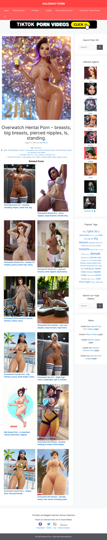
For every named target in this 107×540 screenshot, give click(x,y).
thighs (93, 282)
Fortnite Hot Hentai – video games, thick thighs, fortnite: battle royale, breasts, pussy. (38, 157)
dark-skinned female (42, 150)
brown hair (94, 249)
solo (98, 278)
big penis (92, 243)
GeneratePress (66, 537)
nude (83, 275)
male (83, 272)
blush (98, 246)
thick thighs (41, 152)
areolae (96, 235)
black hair (99, 243)
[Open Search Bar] (5, 17)
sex (88, 279)
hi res (94, 260)
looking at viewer (92, 268)
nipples (97, 271)
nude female (91, 275)
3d (9, 150)
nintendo (89, 272)
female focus (85, 257)
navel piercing (60, 150)
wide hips (99, 282)
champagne (30, 150)
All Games (35, 10)
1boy (84, 232)
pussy (84, 279)
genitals (89, 260)
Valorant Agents (19, 10)
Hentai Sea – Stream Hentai (89, 10)
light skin (94, 266)
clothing (100, 249)
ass (100, 235)
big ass (90, 239)
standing (33, 152)
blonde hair (85, 246)
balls (85, 239)
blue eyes (92, 246)
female (52, 150)
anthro (92, 235)
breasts (22, 150)
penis (98, 275)
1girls (5, 150)
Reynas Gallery (94, 340)
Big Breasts (15, 150)
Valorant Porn (53, 3)
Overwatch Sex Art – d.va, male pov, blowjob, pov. (37, 155)
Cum (83, 254)
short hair (93, 279)
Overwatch (37, 148)
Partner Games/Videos (64, 10)
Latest (6, 10)
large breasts (92, 263)
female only (95, 257)
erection (87, 254)
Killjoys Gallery (91, 334)
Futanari (83, 260)
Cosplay (49, 10)
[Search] (100, 47)
